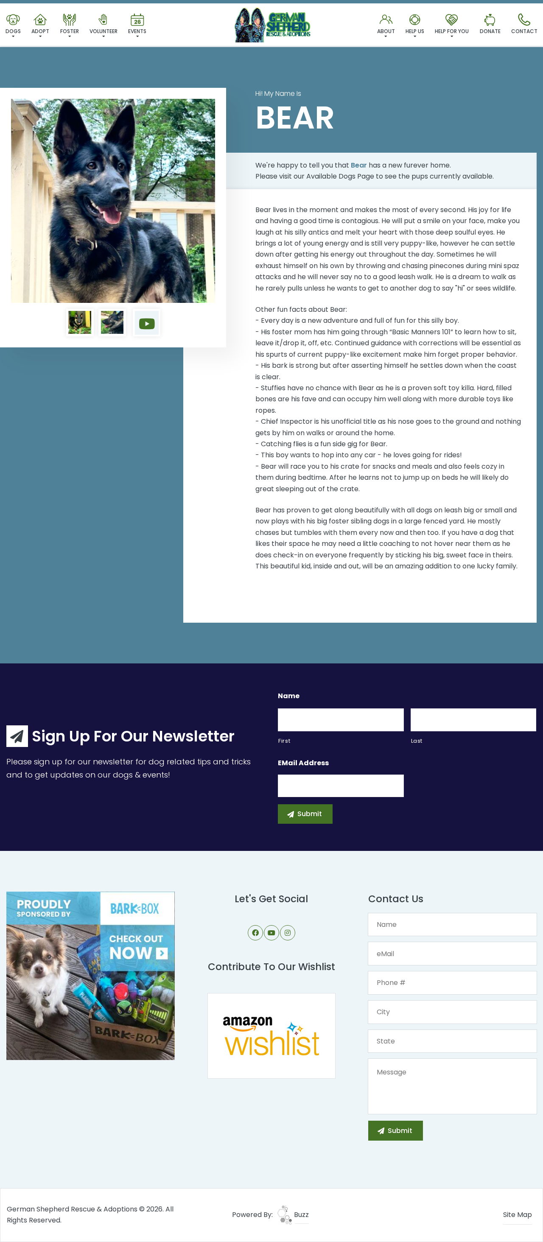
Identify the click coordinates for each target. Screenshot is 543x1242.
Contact (524, 31)
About (386, 31)
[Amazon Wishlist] (271, 1035)
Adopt (40, 31)
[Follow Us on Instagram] (287, 932)
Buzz (300, 1215)
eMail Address (303, 763)
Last (417, 741)
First (284, 741)
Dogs (13, 31)
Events (137, 31)
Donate (490, 31)
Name (288, 696)
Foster (69, 31)
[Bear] (113, 201)
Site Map (517, 1215)
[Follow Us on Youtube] (271, 932)
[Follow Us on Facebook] (255, 932)
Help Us (415, 31)
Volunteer (104, 31)
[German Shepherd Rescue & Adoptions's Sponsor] (90, 975)
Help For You (452, 31)
